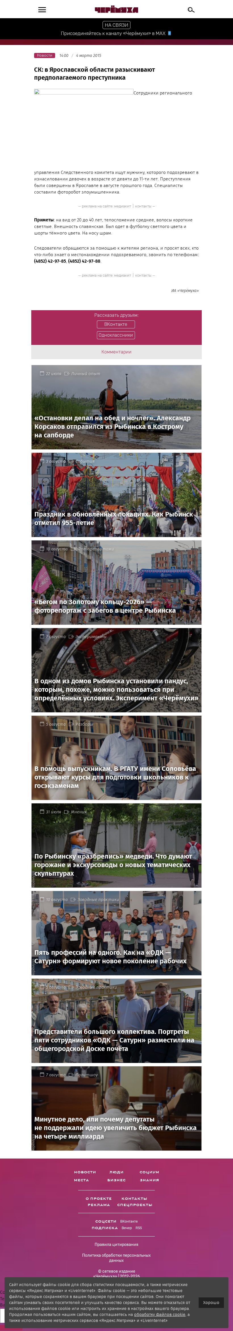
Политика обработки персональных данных (116, 1258)
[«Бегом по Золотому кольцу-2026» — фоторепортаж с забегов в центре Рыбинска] (116, 621)
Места (81, 1180)
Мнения (79, 811)
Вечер (127, 1228)
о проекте (99, 1199)
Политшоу (87, 1074)
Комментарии (116, 352)
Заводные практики (98, 899)
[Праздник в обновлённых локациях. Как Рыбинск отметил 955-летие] (116, 533)
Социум (149, 1172)
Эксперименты (91, 636)
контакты (143, 206)
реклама (99, 1205)
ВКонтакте (129, 1221)
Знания (149, 1180)
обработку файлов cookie (159, 1314)
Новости (85, 1172)
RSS (139, 1228)
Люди (116, 1172)
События (85, 461)
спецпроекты (134, 1205)
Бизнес (116, 1180)
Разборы (84, 724)
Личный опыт (85, 373)
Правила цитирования (116, 1244)
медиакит (122, 206)
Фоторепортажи (96, 549)
